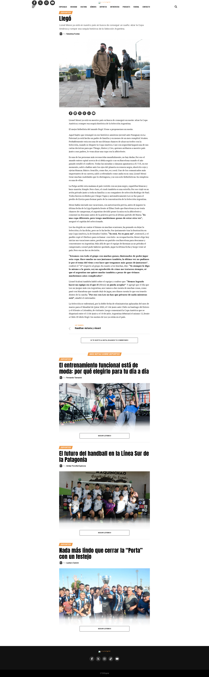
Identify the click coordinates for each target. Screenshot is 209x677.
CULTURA (83, 6)
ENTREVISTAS (114, 6)
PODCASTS (126, 6)
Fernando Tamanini (74, 378)
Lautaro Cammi (72, 563)
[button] (70, 113)
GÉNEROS (93, 6)
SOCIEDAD (73, 6)
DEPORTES (103, 6)
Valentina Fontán (73, 34)
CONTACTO (146, 6)
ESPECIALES (63, 6)
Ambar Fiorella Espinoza (76, 466)
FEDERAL (136, 6)
